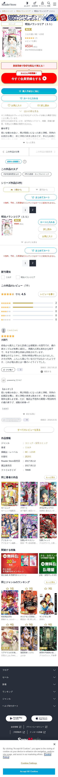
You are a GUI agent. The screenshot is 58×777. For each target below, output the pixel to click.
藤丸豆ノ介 (50, 511)
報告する (47, 371)
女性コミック (7, 11)
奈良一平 (24, 543)
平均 (17, 294)
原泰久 (42, 619)
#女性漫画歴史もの (11, 174)
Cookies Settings (29, 763)
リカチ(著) (29, 34)
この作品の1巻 (12, 151)
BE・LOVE (39, 34)
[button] (37, 732)
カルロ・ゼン (14, 619)
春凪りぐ (32, 511)
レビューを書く (31, 41)
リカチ (8, 277)
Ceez (13, 655)
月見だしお (5, 655)
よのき (23, 655)
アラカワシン (44, 655)
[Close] (54, 744)
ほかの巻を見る (31, 111)
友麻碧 (42, 511)
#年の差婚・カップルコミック (37, 174)
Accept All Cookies (29, 771)
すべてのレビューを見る (29, 430)
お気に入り (16, 105)
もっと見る (30, 142)
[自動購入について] (24, 161)
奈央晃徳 (32, 543)
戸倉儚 (53, 655)
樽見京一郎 (24, 619)
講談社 (28, 456)
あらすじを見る (31, 242)
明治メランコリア (23, 11)
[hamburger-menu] (54, 4)
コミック (11, 24)
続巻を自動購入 (13, 162)
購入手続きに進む (30, 91)
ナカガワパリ (44, 543)
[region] (29, 758)
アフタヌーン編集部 (9, 543)
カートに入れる (30, 98)
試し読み (45, 105)
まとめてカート (42, 197)
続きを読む (30, 414)
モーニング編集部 (8, 511)
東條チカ (4, 619)
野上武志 (33, 619)
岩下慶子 (24, 511)
